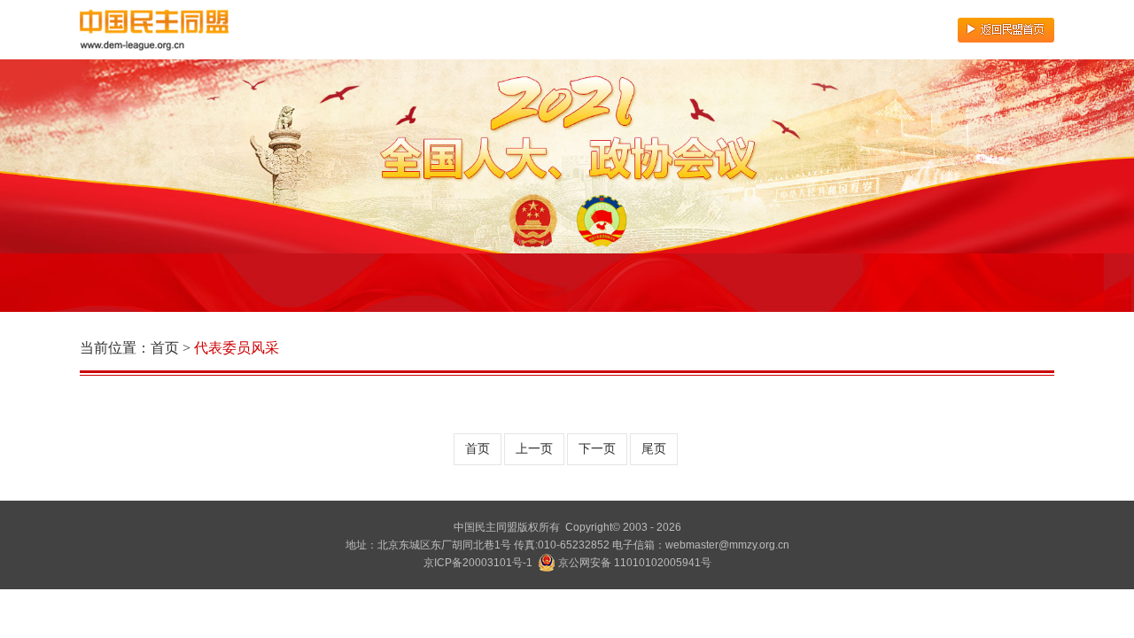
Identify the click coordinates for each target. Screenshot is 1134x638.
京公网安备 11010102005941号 (633, 562)
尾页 (653, 448)
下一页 (597, 448)
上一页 (534, 448)
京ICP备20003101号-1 (477, 562)
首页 (165, 347)
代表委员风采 (236, 347)
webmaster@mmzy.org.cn (727, 545)
